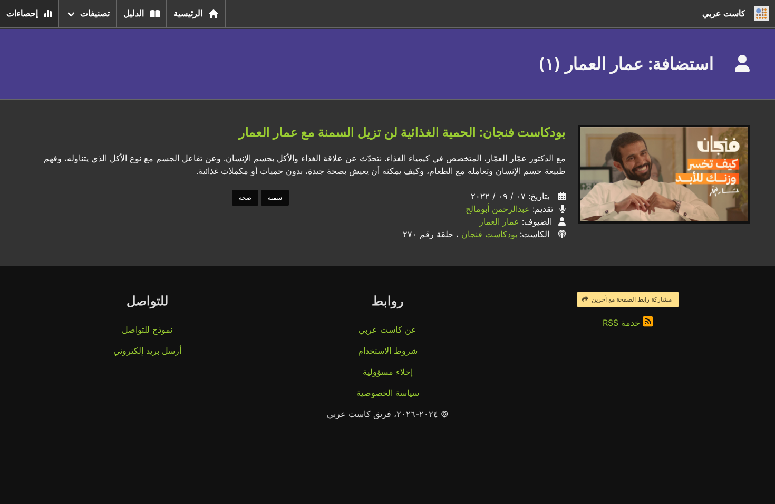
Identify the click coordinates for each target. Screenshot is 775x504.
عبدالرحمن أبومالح (498, 208)
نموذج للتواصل (147, 329)
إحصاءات (22, 13)
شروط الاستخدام (388, 350)
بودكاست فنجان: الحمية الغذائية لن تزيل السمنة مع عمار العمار (402, 132)
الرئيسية (187, 13)
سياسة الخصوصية (387, 392)
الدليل (133, 13)
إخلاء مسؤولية (388, 371)
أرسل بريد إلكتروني (147, 350)
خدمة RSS (623, 322)
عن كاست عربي (387, 329)
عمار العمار (499, 221)
